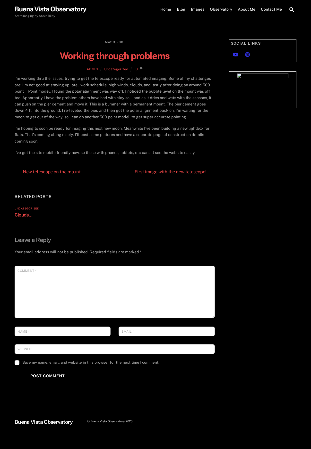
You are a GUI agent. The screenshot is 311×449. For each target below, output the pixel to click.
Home (165, 9)
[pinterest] (247, 54)
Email (127, 331)
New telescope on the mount (52, 171)
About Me (246, 9)
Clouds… (24, 214)
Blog (181, 9)
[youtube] (236, 54)
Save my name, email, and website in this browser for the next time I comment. (90, 362)
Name (23, 331)
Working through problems (115, 55)
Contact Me (271, 9)
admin (92, 69)
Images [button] (197, 9)
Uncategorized (116, 69)
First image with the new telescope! (171, 171)
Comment (27, 271)
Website (25, 349)
